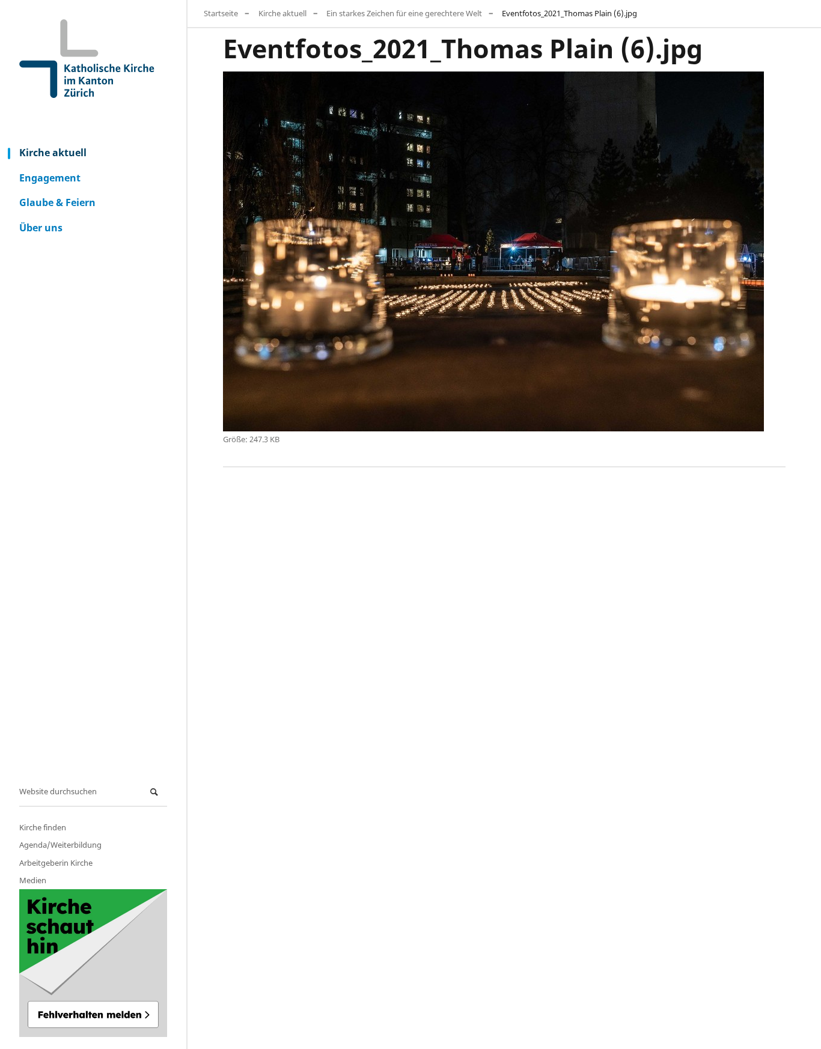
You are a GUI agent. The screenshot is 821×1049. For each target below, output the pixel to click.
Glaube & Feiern (57, 202)
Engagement (50, 177)
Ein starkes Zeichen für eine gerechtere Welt (404, 13)
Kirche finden (42, 827)
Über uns (41, 227)
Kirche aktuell (53, 152)
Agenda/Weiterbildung (60, 844)
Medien (32, 880)
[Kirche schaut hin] (93, 963)
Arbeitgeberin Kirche (56, 862)
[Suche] (155, 792)
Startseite (221, 13)
